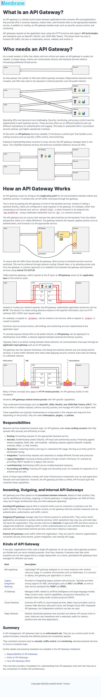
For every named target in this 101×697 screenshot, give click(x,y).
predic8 (52, 683)
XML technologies (51, 583)
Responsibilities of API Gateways (22, 654)
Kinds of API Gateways (17, 657)
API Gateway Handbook (69, 649)
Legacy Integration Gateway (9, 583)
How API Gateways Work (18, 661)
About (67, 683)
